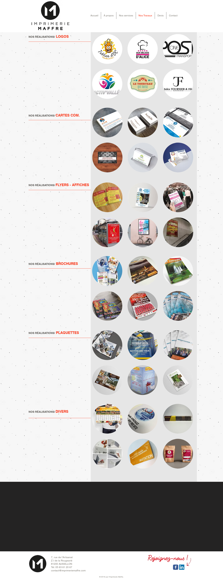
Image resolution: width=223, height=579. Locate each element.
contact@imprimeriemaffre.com (68, 570)
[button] (107, 49)
